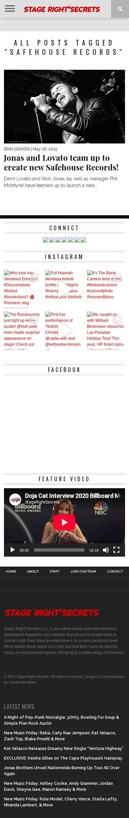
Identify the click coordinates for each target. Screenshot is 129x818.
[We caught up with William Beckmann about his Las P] (106, 331)
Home (11, 571)
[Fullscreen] (116, 550)
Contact (115, 571)
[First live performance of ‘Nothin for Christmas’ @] (64, 331)
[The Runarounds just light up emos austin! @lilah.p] (23, 331)
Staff (55, 571)
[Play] (12, 550)
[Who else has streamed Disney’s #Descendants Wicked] (23, 289)
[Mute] (106, 550)
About (33, 571)
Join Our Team (83, 571)
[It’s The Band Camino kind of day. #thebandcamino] (106, 289)
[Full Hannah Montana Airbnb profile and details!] (64, 289)
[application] (64, 522)
